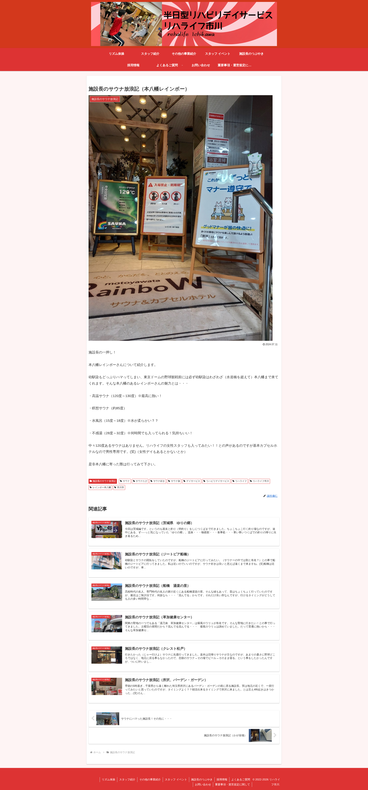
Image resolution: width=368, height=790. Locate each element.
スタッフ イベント (176, 779)
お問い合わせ (203, 784)
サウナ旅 (175, 481)
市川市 (120, 487)
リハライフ (241, 481)
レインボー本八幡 (102, 487)
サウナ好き (159, 481)
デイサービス (193, 481)
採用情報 (222, 779)
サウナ (126, 481)
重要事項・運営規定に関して (232, 784)
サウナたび (141, 481)
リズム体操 (108, 779)
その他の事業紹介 (150, 779)
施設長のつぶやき (202, 779)
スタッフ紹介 (127, 779)
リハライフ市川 (261, 481)
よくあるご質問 (240, 779)
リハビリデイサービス (217, 481)
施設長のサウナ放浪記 (104, 481)
